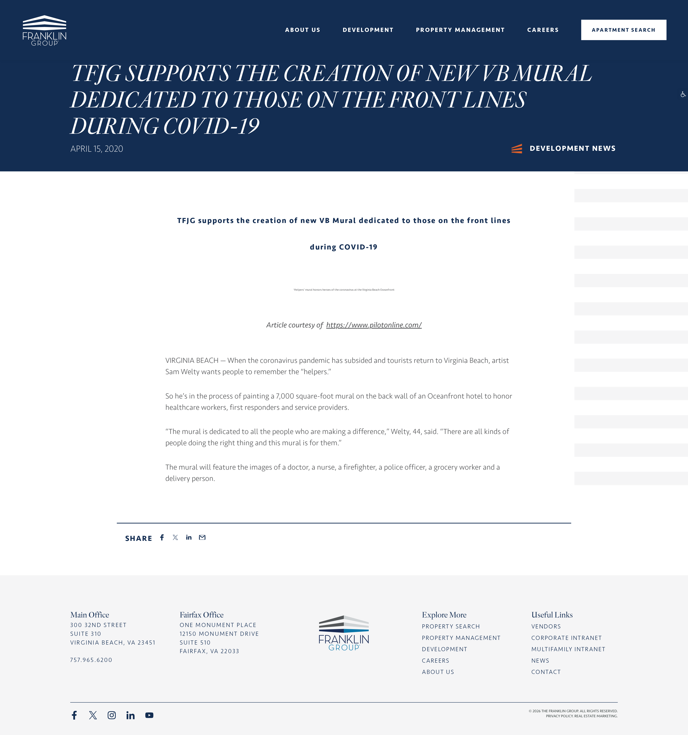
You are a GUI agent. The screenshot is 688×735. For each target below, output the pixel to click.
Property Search (451, 626)
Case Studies (368, 49)
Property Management (461, 637)
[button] (683, 94)
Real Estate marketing (595, 716)
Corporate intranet (566, 637)
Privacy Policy (559, 716)
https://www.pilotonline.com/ (374, 324)
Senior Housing (303, 56)
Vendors (546, 626)
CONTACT (546, 671)
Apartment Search (624, 30)
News (303, 49)
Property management (460, 29)
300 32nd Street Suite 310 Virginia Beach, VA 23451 (113, 633)
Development (368, 29)
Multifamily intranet (568, 649)
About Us (303, 29)
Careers (543, 29)
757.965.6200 (91, 659)
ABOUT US (438, 671)
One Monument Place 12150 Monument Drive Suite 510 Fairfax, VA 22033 (219, 638)
